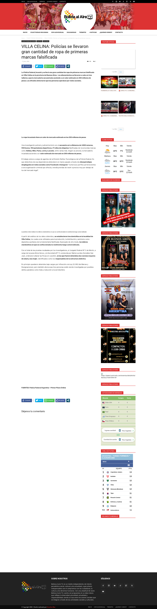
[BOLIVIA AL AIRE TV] (78, 16)
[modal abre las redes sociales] (68, 66)
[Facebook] (112, 1)
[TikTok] (123, 1)
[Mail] (119, 1)
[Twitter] (130, 1)
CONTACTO (62, 1)
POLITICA (39, 41)
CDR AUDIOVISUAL (32, 1)
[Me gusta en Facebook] (60, 66)
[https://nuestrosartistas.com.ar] (118, 345)
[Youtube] (134, 1)
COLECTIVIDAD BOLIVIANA (39, 32)
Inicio (23, 38)
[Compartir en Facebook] (26, 66)
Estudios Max (51, 607)
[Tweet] (39, 66)
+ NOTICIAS (93, 32)
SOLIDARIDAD (71, 32)
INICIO (23, 1)
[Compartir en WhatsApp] (49, 66)
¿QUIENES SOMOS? (52, 1)
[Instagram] (116, 1)
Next (121, 72)
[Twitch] (126, 1)
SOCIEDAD (46, 41)
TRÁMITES (42, 1)
